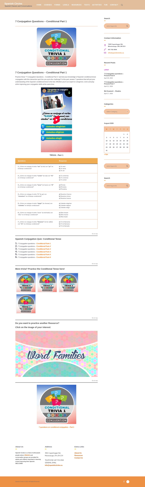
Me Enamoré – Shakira (112, 91)
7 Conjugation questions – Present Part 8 (114, 74)
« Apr (106, 154)
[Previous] (19, 354)
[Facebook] (124, 481)
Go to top (95, 233)
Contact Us (78, 458)
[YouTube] (127, 481)
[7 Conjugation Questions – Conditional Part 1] (56, 47)
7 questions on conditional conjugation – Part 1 (56, 427)
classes (27, 455)
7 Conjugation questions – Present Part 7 (114, 83)
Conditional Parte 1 (43, 243)
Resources (78, 455)
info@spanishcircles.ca (116, 53)
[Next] (93, 354)
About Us (78, 453)
